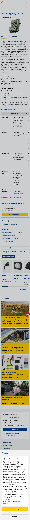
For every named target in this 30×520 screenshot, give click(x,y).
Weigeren (14, 516)
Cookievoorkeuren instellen (14, 513)
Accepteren (14, 509)
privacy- (19, 501)
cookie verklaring (7, 503)
